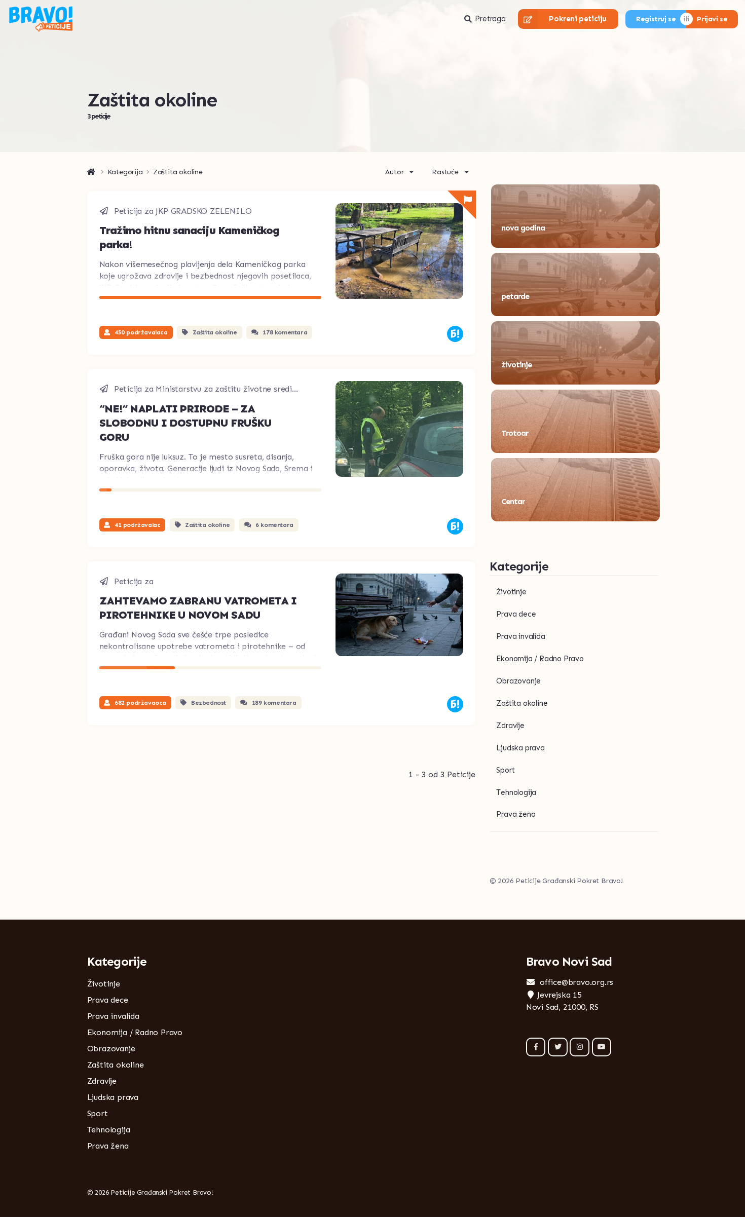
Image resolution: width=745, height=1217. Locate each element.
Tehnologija (516, 792)
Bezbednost (208, 702)
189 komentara (274, 702)
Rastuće (445, 172)
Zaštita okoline (215, 332)
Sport (505, 770)
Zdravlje (510, 725)
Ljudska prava (520, 747)
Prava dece (516, 614)
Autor (394, 172)
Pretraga (490, 18)
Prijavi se (712, 19)
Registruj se (656, 19)
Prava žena (515, 814)
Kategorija (125, 172)
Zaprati (621, 235)
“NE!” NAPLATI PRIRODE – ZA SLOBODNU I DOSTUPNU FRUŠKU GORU (185, 423)
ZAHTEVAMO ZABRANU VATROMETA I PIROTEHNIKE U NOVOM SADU (197, 608)
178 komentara (285, 332)
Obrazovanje (518, 681)
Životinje (511, 591)
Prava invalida (520, 636)
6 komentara (274, 524)
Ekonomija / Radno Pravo (539, 658)
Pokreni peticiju (578, 18)
